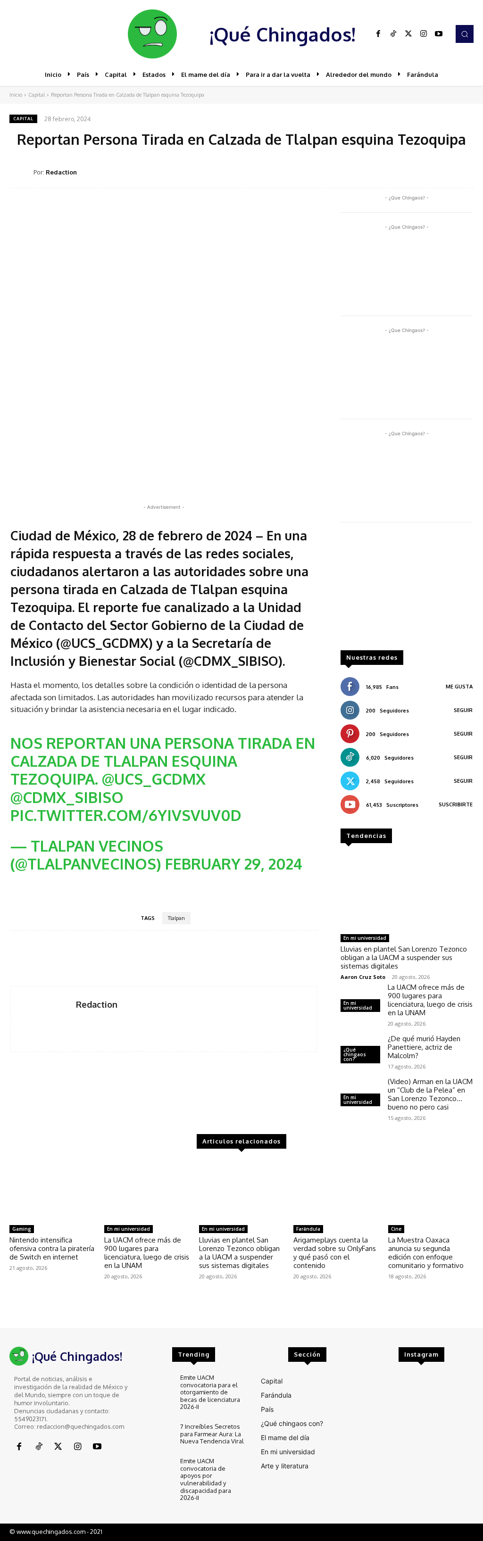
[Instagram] (423, 33)
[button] (465, 34)
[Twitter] (408, 33)
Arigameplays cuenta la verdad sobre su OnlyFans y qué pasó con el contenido (334, 1252)
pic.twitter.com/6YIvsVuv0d (126, 815)
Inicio (15, 94)
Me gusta (459, 686)
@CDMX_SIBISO (67, 797)
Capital (36, 94)
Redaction (61, 172)
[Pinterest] (398, 171)
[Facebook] (378, 33)
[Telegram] (441, 171)
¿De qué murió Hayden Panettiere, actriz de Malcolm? (424, 1047)
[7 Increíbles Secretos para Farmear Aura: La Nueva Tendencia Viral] (157, 1435)
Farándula (308, 1229)
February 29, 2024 (233, 863)
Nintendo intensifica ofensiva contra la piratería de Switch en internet (51, 1248)
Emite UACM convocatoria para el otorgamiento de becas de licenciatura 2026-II (210, 1392)
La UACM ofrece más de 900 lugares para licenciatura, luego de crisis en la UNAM (430, 1000)
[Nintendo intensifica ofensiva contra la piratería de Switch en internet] (52, 1191)
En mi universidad (364, 938)
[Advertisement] (407, 591)
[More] (464, 171)
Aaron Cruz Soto (363, 976)
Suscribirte (456, 804)
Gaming (21, 1229)
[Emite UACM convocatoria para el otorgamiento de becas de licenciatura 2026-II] (157, 1386)
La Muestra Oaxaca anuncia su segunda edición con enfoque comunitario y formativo (426, 1252)
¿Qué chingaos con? (354, 1054)
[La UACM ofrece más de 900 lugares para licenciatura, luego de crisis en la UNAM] (147, 1191)
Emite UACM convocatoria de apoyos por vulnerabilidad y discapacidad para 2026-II (205, 1479)
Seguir (463, 710)
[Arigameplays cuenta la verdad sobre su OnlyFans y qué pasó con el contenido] (336, 1191)
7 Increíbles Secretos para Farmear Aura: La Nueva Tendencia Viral (212, 1434)
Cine (396, 1229)
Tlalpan (176, 918)
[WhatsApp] (419, 171)
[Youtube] (438, 33)
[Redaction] (21, 172)
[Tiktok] (393, 33)
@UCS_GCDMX (154, 778)
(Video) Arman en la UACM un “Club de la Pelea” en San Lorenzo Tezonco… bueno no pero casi (430, 1094)
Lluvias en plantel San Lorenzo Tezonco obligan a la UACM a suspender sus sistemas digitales (404, 957)
